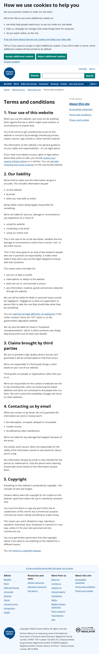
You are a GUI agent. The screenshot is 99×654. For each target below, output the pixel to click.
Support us (56, 587)
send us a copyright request (27, 550)
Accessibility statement (80, 109)
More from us (18, 89)
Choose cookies (12, 61)
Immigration (9, 608)
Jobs (53, 619)
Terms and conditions (80, 114)
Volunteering (57, 615)
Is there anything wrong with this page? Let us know (49, 568)
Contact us (56, 583)
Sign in (92, 68)
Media (54, 600)
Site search (33, 591)
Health (7, 612)
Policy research (58, 611)
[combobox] (63, 75)
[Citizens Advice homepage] (10, 633)
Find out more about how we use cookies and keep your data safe (37, 39)
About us (55, 579)
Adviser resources (36, 582)
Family (63, 84)
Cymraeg (83, 68)
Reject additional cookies (51, 56)
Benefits (8, 84)
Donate (35, 75)
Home (6, 89)
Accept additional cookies (19, 56)
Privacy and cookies (79, 120)
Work (16, 84)
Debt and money (29, 84)
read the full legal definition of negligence (34, 314)
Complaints (56, 596)
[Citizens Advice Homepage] (10, 73)
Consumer (44, 84)
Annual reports (58, 592)
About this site (34, 89)
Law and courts (76, 84)
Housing (54, 84)
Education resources (37, 587)
